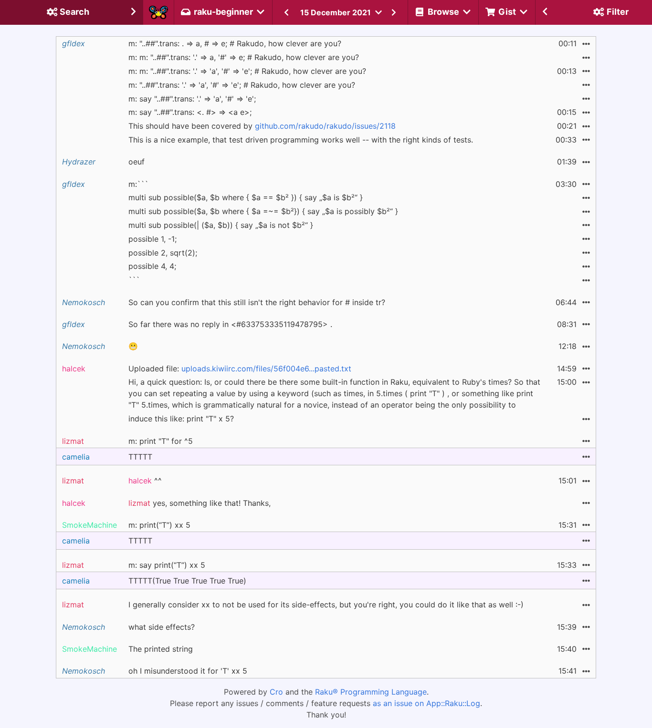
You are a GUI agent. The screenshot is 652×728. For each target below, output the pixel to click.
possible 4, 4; (152, 266)
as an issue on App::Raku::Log (426, 703)
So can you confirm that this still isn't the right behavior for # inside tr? (256, 302)
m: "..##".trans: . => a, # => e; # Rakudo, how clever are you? (234, 43)
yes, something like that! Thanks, (199, 503)
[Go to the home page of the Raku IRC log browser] (158, 12)
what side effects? (161, 627)
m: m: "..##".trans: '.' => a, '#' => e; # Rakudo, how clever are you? (243, 57)
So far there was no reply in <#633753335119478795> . (230, 324)
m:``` (138, 184)
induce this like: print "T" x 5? (181, 418)
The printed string (160, 649)
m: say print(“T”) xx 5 (166, 565)
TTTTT (140, 456)
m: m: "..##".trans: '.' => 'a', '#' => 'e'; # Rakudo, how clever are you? (247, 71)
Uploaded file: (239, 368)
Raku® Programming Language (371, 692)
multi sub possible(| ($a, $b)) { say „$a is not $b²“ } (220, 225)
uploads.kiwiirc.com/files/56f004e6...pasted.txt (266, 368)
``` (134, 280)
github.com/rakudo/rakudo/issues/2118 (325, 126)
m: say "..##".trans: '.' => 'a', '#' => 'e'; (192, 98)
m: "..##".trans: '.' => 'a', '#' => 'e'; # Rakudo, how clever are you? (241, 85)
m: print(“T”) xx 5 (159, 525)
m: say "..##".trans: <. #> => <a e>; (190, 112)
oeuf (136, 161)
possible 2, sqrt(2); (162, 252)
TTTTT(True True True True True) (187, 580)
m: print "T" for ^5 (160, 441)
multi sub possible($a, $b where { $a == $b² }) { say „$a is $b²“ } (245, 197)
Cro (276, 692)
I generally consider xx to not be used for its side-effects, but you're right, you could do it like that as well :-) (326, 604)
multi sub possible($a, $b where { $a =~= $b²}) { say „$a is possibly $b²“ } (263, 211)
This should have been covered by (262, 126)
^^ (145, 480)
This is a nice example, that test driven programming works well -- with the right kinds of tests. (300, 139)
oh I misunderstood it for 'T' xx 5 (187, 671)
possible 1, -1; (152, 239)
